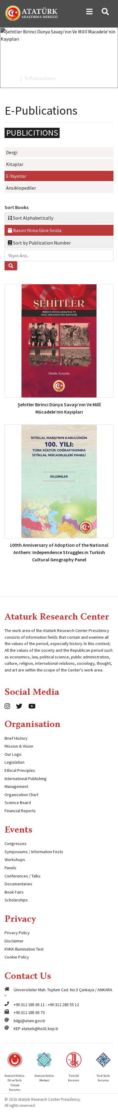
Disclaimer (14, 941)
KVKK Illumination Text (24, 949)
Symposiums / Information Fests (34, 851)
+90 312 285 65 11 (29, 1004)
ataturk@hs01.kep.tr (39, 1028)
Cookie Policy (17, 957)
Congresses (16, 843)
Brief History (16, 738)
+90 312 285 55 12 (63, 1004)
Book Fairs (14, 892)
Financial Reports (20, 810)
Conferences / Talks (23, 876)
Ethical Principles (20, 770)
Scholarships (16, 900)
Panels (10, 867)
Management (16, 786)
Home (11, 78)
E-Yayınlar (16, 176)
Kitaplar (14, 164)
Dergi (11, 152)
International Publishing (26, 778)
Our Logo (13, 754)
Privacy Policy (17, 932)
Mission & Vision (19, 746)
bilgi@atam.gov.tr (29, 1020)
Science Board (18, 802)
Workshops (15, 859)
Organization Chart (21, 794)
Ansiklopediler (21, 188)
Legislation (15, 762)
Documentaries (18, 884)
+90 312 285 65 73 (29, 1012)
